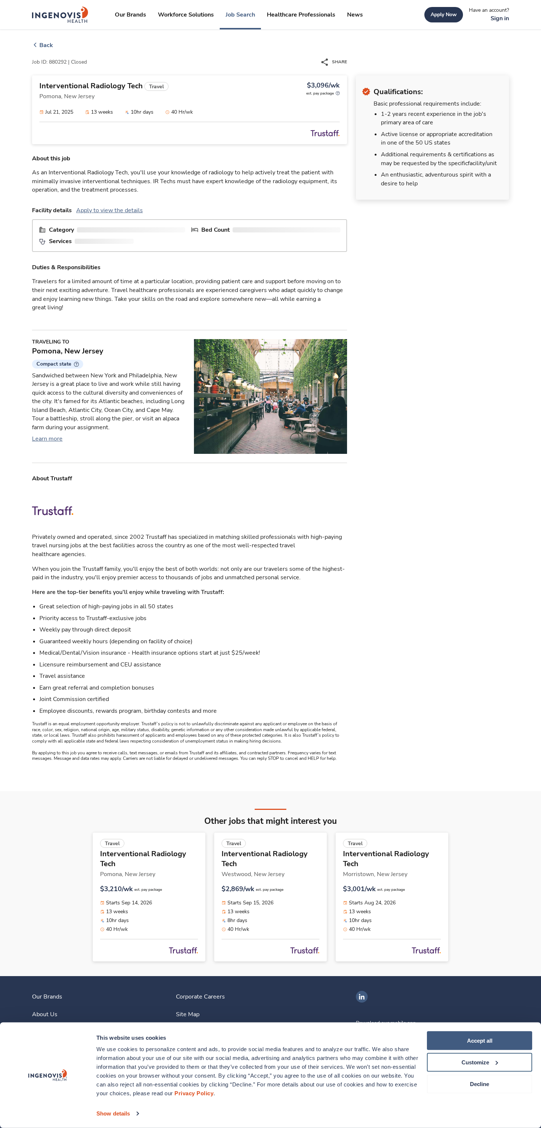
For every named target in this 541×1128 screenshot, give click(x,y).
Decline (479, 1084)
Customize (475, 1062)
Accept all (479, 1041)
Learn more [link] (47, 439)
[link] (60, 15)
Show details (113, 1113)
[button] (57, 364)
